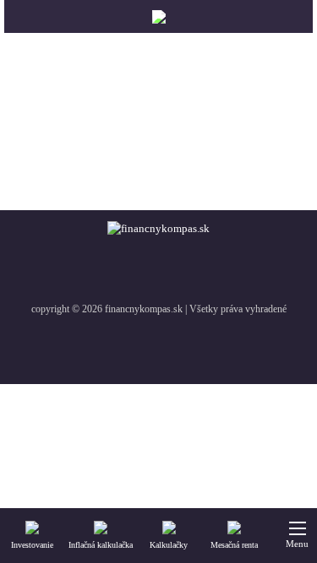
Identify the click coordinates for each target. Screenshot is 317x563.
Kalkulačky (169, 544)
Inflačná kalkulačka (100, 544)
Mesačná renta (234, 544)
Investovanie (32, 544)
